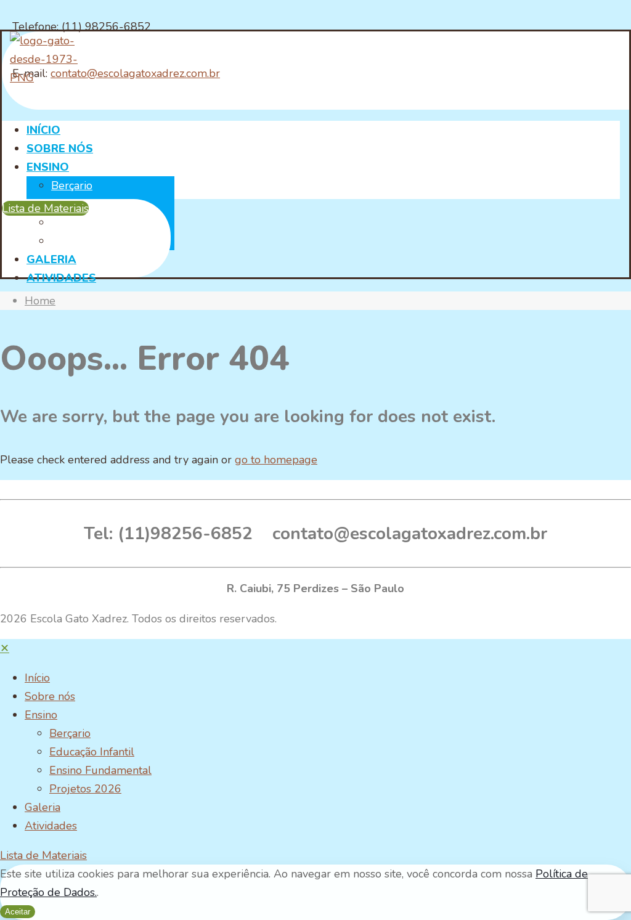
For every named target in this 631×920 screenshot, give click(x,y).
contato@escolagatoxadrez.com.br (135, 73)
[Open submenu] (54, 677)
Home (40, 300)
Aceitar (17, 911)
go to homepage (276, 459)
